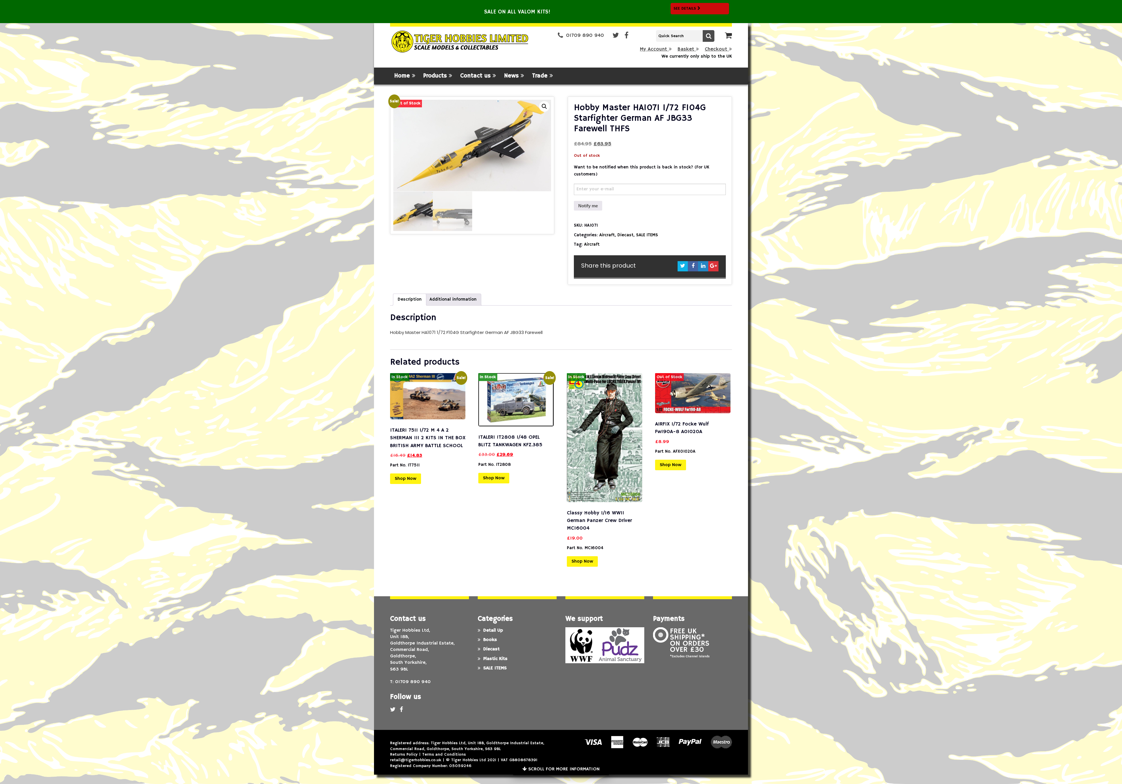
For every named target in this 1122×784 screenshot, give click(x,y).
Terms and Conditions (444, 754)
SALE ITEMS (647, 235)
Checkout (717, 49)
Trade (541, 76)
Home (403, 76)
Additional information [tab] (453, 299)
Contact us (476, 76)
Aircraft (607, 235)
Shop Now (405, 479)
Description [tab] (410, 299)
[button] (544, 106)
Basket (687, 49)
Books (490, 640)
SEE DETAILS (685, 8)
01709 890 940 (585, 35)
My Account (654, 49)
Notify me (588, 205)
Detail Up (493, 630)
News (512, 76)
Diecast (625, 235)
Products (436, 76)
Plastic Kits (495, 659)
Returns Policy (404, 754)
